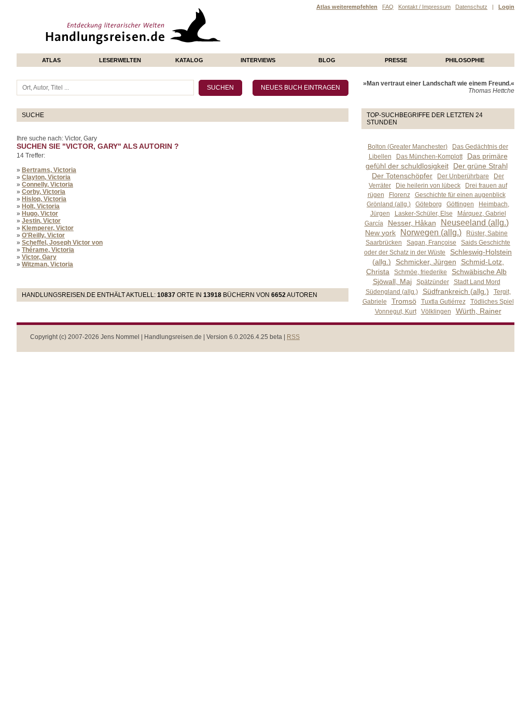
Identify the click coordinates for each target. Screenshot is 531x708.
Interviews (258, 60)
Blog (327, 60)
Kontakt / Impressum (424, 7)
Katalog (189, 60)
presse (396, 60)
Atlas (51, 60)
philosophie (464, 60)
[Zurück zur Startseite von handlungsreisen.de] (208, 49)
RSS (293, 337)
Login (506, 7)
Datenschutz (471, 7)
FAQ (388, 7)
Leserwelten (120, 60)
